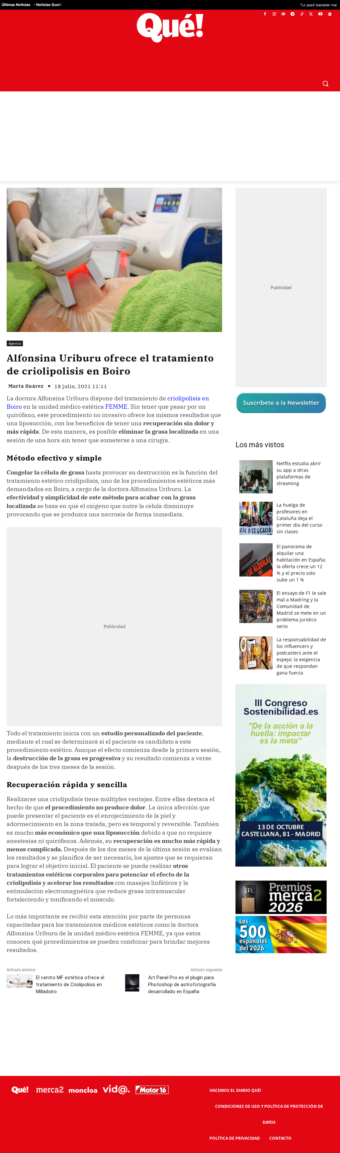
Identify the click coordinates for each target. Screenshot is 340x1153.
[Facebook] (265, 14)
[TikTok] (302, 14)
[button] (325, 83)
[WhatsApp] (106, 1021)
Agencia (15, 343)
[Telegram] (293, 14)
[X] (311, 14)
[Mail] (283, 14)
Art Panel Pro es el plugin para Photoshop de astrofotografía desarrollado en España (182, 985)
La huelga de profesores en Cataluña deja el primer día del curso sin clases (299, 518)
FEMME (116, 406)
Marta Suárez (26, 385)
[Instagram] (274, 14)
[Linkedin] (137, 1021)
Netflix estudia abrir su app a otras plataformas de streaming (299, 473)
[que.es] (170, 28)
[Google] (329, 14)
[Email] (152, 1021)
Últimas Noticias (16, 4)
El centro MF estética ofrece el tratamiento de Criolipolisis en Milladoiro (70, 985)
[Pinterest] (91, 1021)
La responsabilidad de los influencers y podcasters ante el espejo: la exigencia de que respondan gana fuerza (301, 656)
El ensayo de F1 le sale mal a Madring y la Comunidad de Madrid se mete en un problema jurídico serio (301, 609)
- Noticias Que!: (47, 4)
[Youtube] (320, 14)
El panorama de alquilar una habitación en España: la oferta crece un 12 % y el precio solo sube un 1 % (301, 563)
